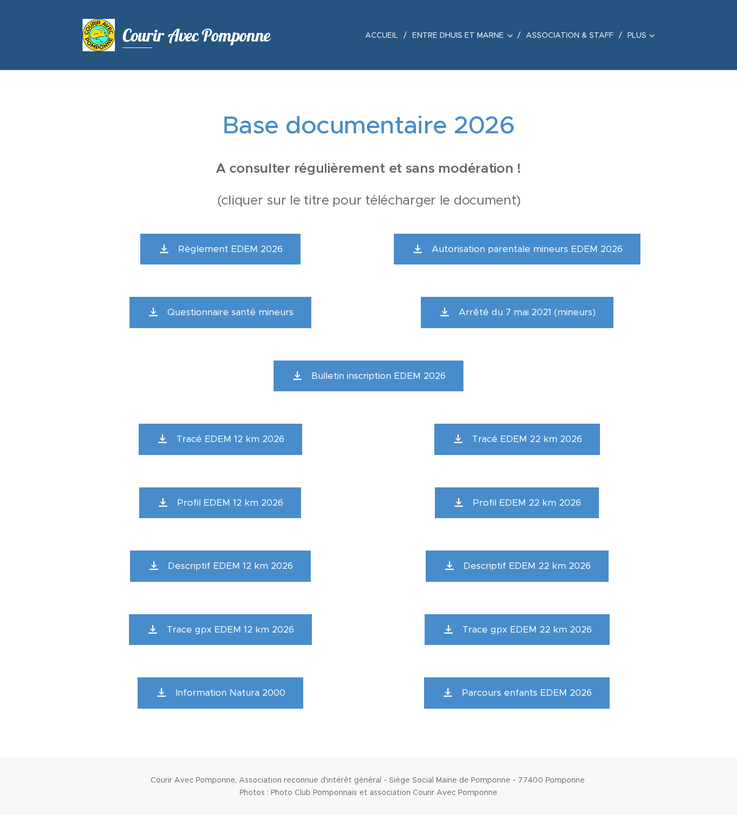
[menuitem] (385, 35)
